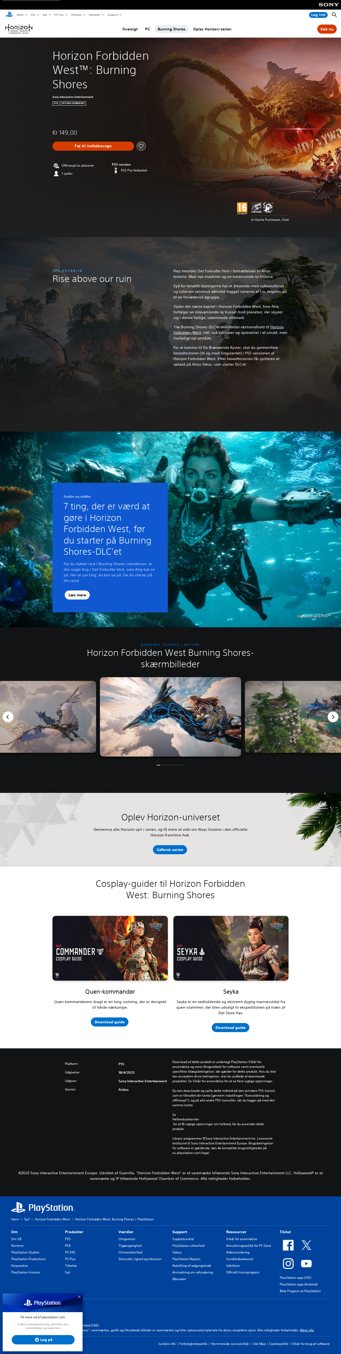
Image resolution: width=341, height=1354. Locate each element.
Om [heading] (14, 1231)
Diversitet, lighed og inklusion (140, 1259)
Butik (20, 15)
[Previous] (8, 717)
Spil (44, 15)
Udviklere (233, 1265)
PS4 (68, 1245)
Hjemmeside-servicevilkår (230, 1343)
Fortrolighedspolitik (193, 1343)
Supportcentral (183, 1239)
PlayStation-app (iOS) (295, 1277)
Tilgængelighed (130, 1245)
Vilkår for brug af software (311, 1343)
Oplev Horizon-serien (212, 29)
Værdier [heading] (126, 1231)
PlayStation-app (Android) (299, 1284)
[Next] (333, 717)
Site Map (259, 1343)
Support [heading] (179, 1231)
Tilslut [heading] (285, 1231)
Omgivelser (127, 1239)
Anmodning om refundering (192, 1272)
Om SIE (16, 1239)
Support (112, 15)
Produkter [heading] (74, 1231)
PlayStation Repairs (186, 1259)
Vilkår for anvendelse (241, 1239)
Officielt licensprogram (242, 1272)
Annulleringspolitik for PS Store (248, 1245)
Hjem (15, 1219)
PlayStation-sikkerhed (188, 1245)
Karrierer (17, 1245)
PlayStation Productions (28, 1259)
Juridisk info (167, 1343)
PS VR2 (70, 1252)
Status (177, 1252)
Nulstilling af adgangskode (191, 1265)
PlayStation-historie (25, 1272)
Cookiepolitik (278, 1343)
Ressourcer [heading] (236, 1231)
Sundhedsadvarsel (239, 1259)
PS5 (33, 15)
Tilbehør (76, 15)
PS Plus (58, 15)
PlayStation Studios (25, 1252)
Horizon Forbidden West (52, 1219)
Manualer (179, 1279)
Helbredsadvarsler (185, 1119)
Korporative (19, 1265)
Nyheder (94, 15)
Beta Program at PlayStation (300, 1291)
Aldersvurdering (237, 1252)
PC (147, 29)
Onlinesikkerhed (130, 1252)
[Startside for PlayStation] (9, 15)
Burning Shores (171, 29)
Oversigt (129, 29)
